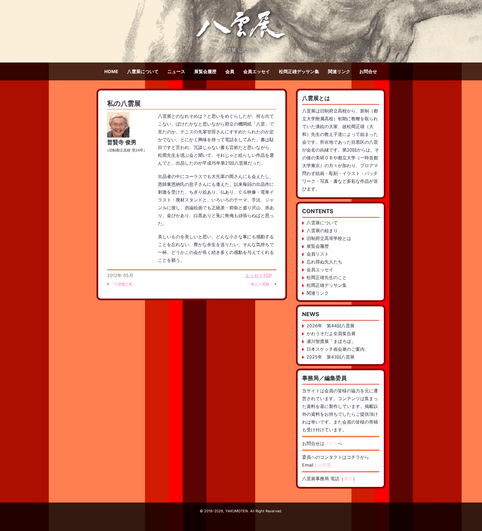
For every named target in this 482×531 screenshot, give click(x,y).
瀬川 (348, 478)
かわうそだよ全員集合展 (331, 333)
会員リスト (318, 254)
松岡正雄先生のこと (327, 277)
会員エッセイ (256, 71)
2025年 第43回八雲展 (331, 357)
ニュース (176, 71)
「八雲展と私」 (123, 284)
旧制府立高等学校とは (329, 238)
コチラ (331, 443)
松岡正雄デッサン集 (299, 71)
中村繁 (324, 465)
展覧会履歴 (205, 71)
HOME (111, 71)
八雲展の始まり (322, 230)
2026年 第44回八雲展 (331, 325)
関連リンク (339, 71)
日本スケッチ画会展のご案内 (336, 349)
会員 (229, 71)
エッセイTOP (258, 275)
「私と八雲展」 (260, 284)
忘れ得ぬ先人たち (324, 262)
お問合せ (368, 71)
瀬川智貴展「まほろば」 (331, 341)
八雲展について (142, 71)
